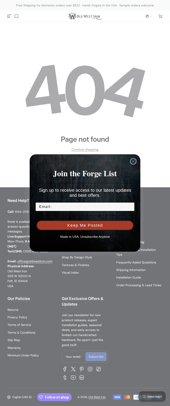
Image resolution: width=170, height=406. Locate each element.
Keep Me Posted (85, 225)
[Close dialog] (133, 161)
